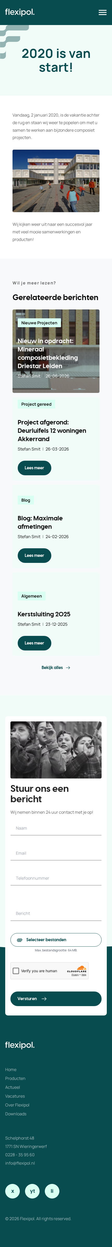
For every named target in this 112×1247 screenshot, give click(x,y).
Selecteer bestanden (46, 940)
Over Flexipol (17, 1105)
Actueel (12, 1087)
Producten (15, 1078)
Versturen (27, 999)
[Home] (19, 12)
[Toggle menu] (102, 12)
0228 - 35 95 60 (20, 1155)
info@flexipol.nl (20, 1163)
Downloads (15, 1114)
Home (10, 1069)
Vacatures (15, 1096)
